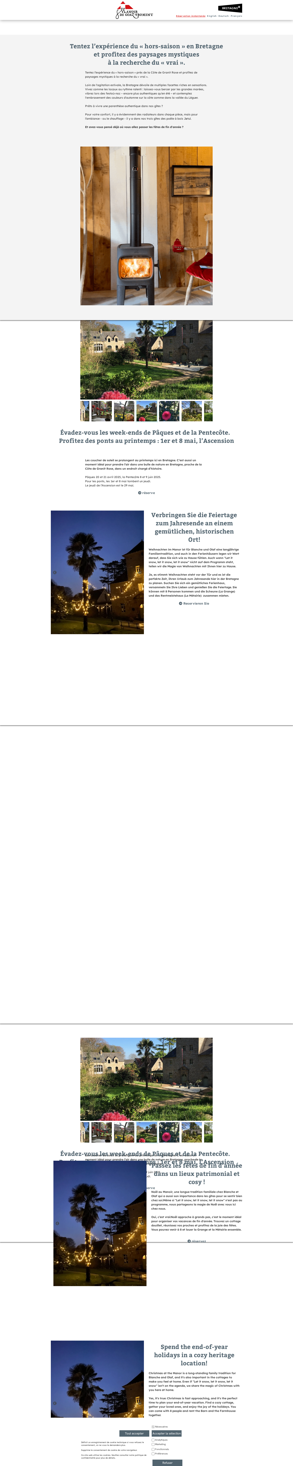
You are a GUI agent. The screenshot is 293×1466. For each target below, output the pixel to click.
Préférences (161, 1453)
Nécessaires (161, 1426)
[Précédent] (83, 411)
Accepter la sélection (166, 1433)
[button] (190, 16)
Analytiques (161, 1439)
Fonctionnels (162, 1449)
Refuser (167, 1463)
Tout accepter (134, 1433)
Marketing (160, 1444)
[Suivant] (210, 411)
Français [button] (236, 16)
